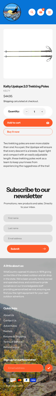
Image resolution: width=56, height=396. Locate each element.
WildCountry (17, 386)
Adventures (10, 325)
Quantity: (14, 111)
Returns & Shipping (14, 336)
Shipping (8, 101)
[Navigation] (49, 12)
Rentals (7, 331)
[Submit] (49, 368)
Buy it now (13, 131)
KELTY (6, 90)
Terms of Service (12, 341)
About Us (8, 315)
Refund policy (11, 347)
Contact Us (9, 320)
